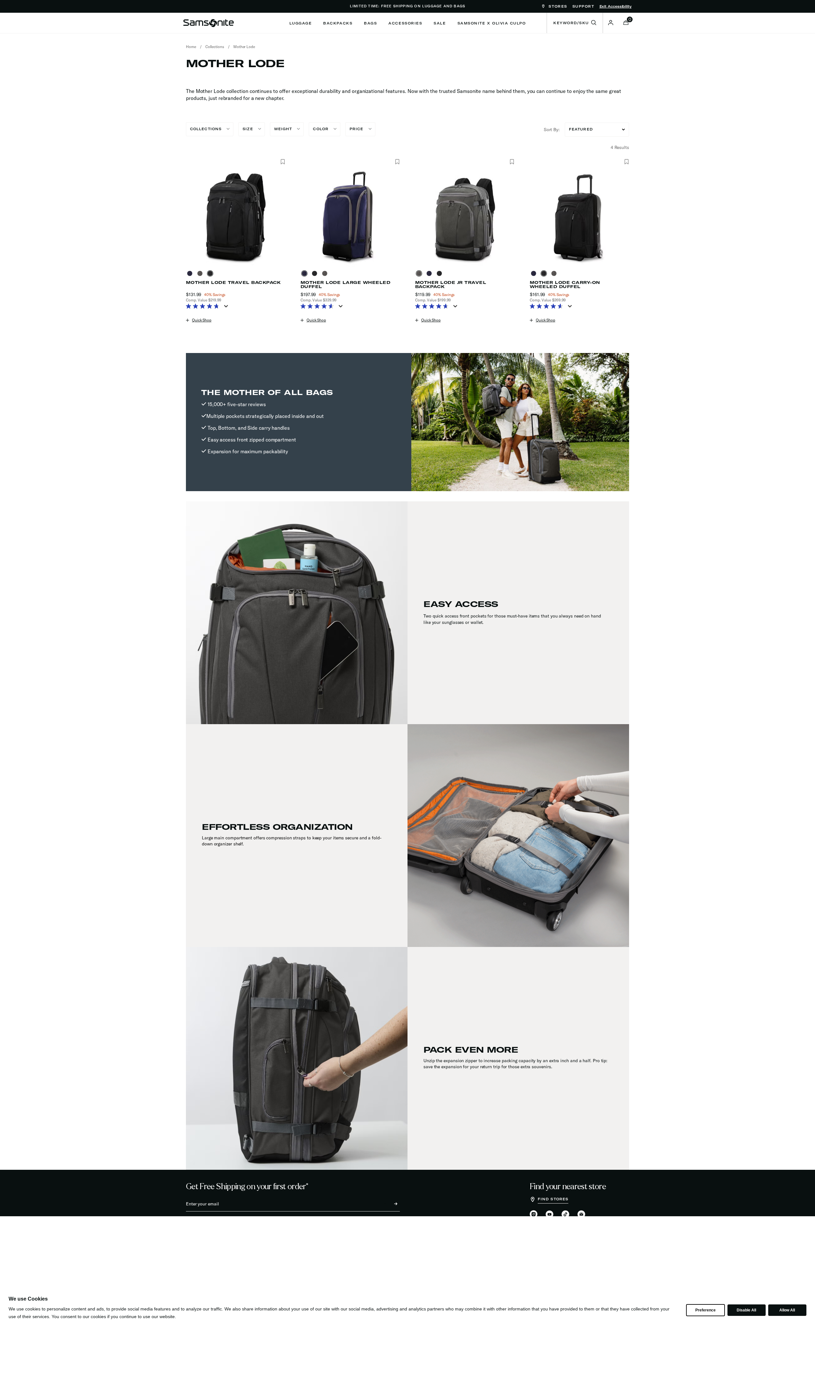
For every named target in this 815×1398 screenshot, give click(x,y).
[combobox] (575, 23)
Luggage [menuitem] (300, 23)
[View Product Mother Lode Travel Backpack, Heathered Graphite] (201, 273)
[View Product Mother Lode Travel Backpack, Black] (211, 273)
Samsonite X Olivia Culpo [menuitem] (491, 23)
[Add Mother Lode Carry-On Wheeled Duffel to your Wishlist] (626, 162)
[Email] (581, 1214)
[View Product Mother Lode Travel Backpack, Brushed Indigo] (191, 273)
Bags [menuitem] (370, 23)
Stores (557, 6)
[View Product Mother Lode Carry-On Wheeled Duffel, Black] (545, 273)
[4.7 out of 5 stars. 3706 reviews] (433, 307)
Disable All (746, 1310)
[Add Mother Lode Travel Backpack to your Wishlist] (282, 162)
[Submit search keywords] (593, 23)
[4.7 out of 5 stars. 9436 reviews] (204, 307)
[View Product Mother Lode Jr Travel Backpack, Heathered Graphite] (420, 273)
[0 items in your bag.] (625, 23)
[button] (610, 22)
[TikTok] (565, 1214)
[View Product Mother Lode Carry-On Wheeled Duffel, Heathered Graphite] (555, 273)
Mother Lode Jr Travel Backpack (450, 284)
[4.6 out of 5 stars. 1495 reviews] (319, 307)
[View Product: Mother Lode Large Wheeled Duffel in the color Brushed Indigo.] (350, 216)
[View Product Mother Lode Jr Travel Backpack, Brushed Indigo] (430, 273)
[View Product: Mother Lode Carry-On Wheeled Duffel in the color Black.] (579, 216)
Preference (705, 1310)
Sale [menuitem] (440, 23)
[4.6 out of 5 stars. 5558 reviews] (548, 307)
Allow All (787, 1310)
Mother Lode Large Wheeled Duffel (345, 284)
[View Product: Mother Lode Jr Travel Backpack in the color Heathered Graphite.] (464, 216)
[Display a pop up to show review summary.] (227, 308)
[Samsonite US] (208, 23)
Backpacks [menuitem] (337, 23)
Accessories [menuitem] (405, 23)
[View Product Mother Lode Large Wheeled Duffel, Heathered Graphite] (326, 273)
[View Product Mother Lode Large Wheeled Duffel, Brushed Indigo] (306, 273)
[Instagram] (533, 1214)
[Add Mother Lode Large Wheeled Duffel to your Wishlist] (397, 162)
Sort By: (552, 129)
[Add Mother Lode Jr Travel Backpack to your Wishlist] (511, 162)
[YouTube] (549, 1214)
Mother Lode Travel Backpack (233, 282)
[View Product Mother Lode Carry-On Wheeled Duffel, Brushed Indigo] (535, 273)
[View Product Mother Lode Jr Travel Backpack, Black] (441, 273)
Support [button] (583, 6)
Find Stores (553, 1199)
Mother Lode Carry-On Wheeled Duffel (565, 284)
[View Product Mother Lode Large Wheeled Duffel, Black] (316, 273)
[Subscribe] (390, 1204)
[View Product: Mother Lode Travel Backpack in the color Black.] (235, 216)
